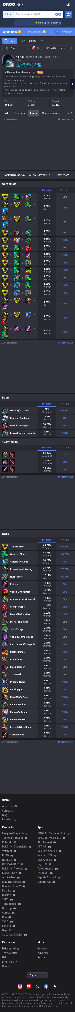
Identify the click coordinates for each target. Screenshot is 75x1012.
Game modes (35, 32)
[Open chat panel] (72, 84)
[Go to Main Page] (9, 4)
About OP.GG (9, 806)
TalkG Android (46, 868)
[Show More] (20, 4)
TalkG (5, 921)
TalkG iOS (43, 873)
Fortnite (6, 890)
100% (12, 40)
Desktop (7, 908)
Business (43, 948)
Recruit (42, 957)
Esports (6, 925)
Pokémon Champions (14, 846)
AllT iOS (42, 846)
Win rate (64, 190)
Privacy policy (10, 948)
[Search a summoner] (57, 14)
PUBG (5, 855)
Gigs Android (45, 859)
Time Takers (9, 903)
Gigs (4, 930)
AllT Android (45, 842)
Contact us (8, 966)
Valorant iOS (45, 855)
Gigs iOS (42, 864)
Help (4, 957)
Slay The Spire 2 (11, 881)
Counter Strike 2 (11, 886)
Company (7, 810)
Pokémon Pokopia (12, 868)
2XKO (5, 899)
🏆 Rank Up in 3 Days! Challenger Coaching (52, 22)
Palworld (7, 842)
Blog (4, 815)
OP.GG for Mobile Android (52, 833)
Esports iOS (44, 881)
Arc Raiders (8, 877)
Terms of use (9, 952)
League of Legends (13, 833)
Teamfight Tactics (12, 837)
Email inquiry (9, 961)
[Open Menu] (68, 4)
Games (6, 912)
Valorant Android (47, 851)
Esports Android (47, 877)
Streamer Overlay (12, 934)
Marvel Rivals (9, 873)
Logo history (9, 819)
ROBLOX (7, 859)
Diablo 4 (6, 895)
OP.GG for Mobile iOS (49, 837)
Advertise (43, 952)
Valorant (7, 851)
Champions (12, 32)
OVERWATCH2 (10, 864)
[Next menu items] (57, 31)
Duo (4, 917)
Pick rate (47, 190)
